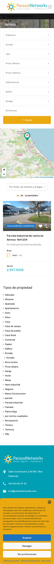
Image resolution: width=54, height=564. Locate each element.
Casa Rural (10, 335)
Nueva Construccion (15, 393)
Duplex (8, 344)
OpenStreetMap (47, 177)
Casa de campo (13, 326)
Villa (7, 434)
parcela (8, 398)
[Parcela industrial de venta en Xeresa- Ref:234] (27, 136)
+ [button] (4, 170)
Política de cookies (11, 561)
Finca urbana (11, 366)
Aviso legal (46, 561)
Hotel (8, 375)
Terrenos (9, 429)
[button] (49, 501)
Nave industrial (12, 384)
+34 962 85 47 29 (17, 483)
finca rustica (11, 362)
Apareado (10, 304)
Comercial (10, 339)
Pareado (9, 407)
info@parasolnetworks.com (22, 491)
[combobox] (27, 35)
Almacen (9, 299)
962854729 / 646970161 (19, 16)
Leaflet (36, 177)
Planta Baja (11, 411)
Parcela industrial (13, 402)
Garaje (8, 371)
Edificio (8, 348)
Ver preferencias (27, 554)
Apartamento (12, 308)
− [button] (4, 174)
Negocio (9, 389)
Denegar (27, 546)
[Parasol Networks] (27, 10)
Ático (7, 317)
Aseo (7, 312)
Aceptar (27, 537)
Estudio (9, 353)
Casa (7, 321)
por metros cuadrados (16, 416)
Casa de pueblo (13, 330)
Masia (8, 380)
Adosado (9, 295)
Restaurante (11, 420)
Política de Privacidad (30, 561)
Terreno (9, 425)
